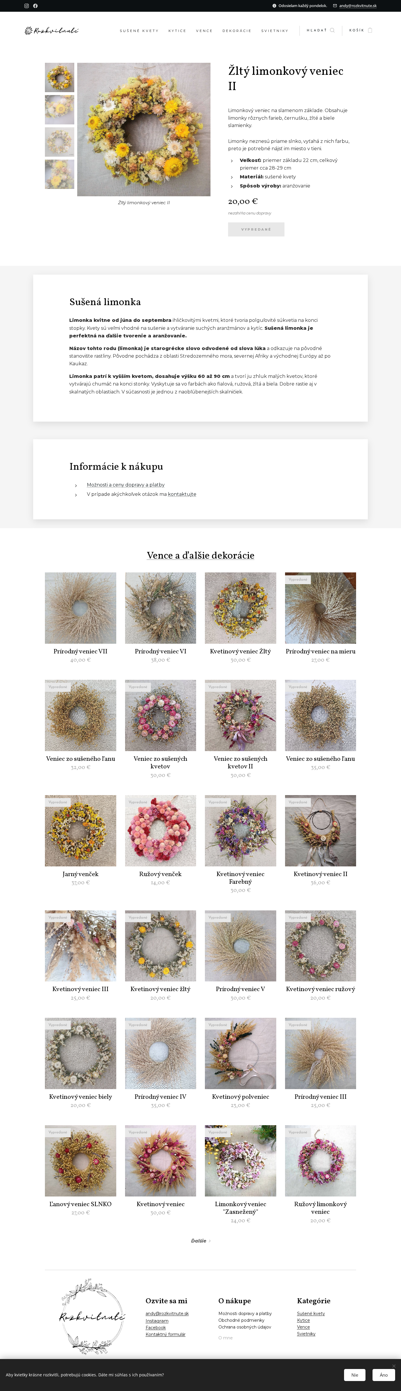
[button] (320, 30)
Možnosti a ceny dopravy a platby (126, 485)
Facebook (156, 1327)
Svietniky (306, 1333)
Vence (303, 1327)
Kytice (303, 1320)
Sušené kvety (311, 1313)
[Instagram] (26, 6)
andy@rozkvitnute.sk (358, 5)
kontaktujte (182, 494)
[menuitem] (141, 30)
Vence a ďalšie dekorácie (201, 556)
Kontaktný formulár (166, 1334)
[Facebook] (35, 6)
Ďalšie (198, 1241)
